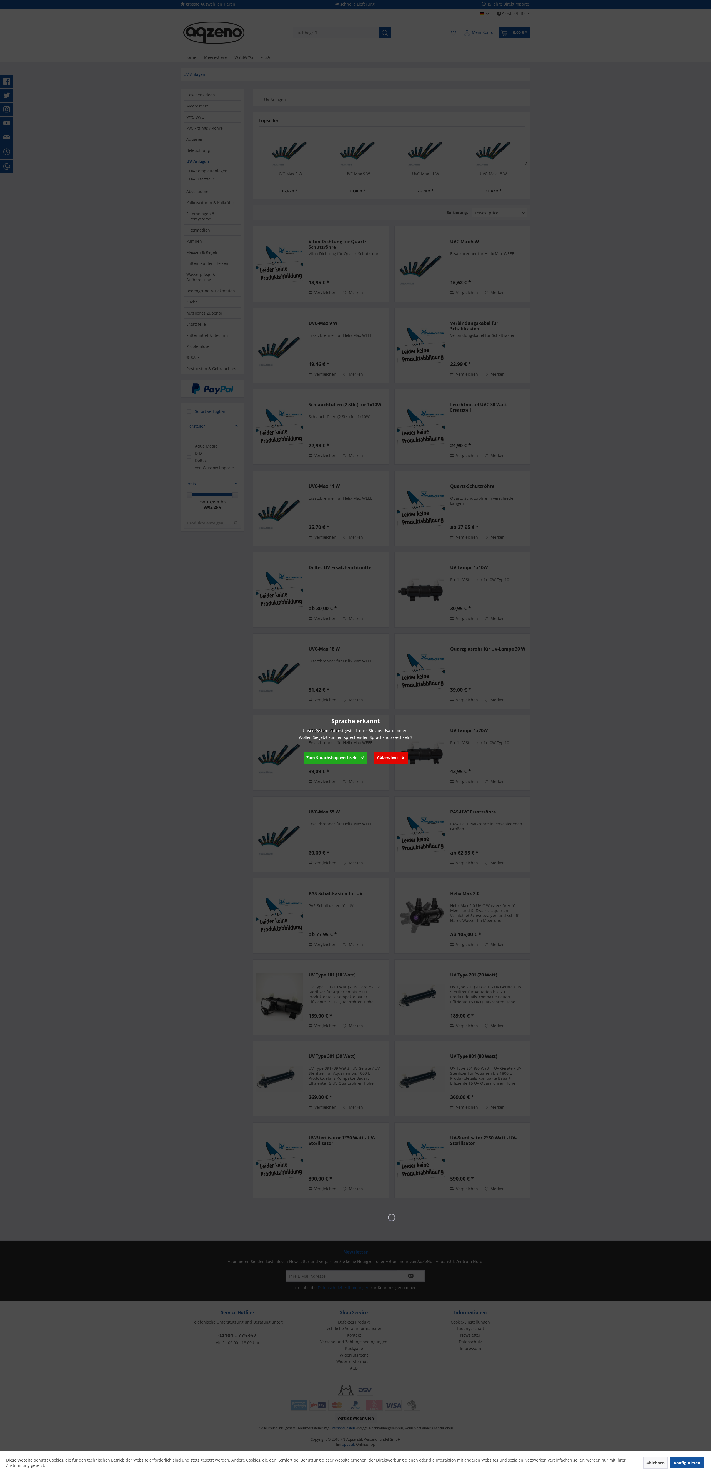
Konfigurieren (687, 1462)
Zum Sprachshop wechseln (331, 757)
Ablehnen (655, 1462)
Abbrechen (387, 757)
